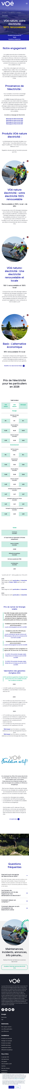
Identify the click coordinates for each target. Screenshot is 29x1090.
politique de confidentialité (19, 1078)
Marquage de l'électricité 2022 (14, 122)
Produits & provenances (14, 35)
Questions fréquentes (14, 39)
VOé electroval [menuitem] (5, 1059)
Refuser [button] (17, 1087)
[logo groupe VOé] (7, 3)
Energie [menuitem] (3, 1014)
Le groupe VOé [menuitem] (5, 1057)
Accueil (4, 12)
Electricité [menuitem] (3, 1017)
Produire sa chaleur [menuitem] (6, 1043)
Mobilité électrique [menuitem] (6, 1045)
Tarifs (14, 37)
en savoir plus (13, 819)
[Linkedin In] (6, 1009)
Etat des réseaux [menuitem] (5, 1068)
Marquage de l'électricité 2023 (14, 120)
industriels (24, 580)
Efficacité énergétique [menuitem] (7, 1049)
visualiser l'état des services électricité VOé (14, 967)
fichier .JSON (13, 582)
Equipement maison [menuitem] (6, 1047)
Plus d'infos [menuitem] (5, 1054)
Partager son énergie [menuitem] (6, 1040)
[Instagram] (13, 1009)
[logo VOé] (14, 980)
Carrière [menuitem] (3, 1066)
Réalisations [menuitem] (4, 1072)
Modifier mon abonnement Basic (13, 365)
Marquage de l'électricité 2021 (14, 123)
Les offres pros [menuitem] (5, 1031)
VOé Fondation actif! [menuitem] (6, 1063)
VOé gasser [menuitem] (4, 1061)
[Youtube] (9, 1009)
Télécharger (7, 729)
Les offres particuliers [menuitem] (6, 1029)
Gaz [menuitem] (2, 1019)
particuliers (16, 580)
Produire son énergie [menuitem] (6, 1038)
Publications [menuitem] (4, 1070)
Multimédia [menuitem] (4, 1024)
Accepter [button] (11, 1087)
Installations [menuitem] (5, 1035)
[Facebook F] (2, 1009)
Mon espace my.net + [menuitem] (6, 1026)
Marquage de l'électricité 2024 (14, 118)
